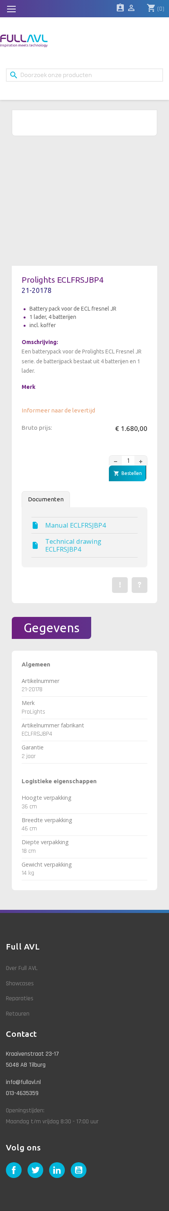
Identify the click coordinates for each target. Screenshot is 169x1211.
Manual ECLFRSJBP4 (75, 525)
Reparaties (19, 998)
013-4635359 (22, 1093)
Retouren (17, 1014)
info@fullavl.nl (23, 1082)
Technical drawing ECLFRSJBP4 (73, 545)
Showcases (20, 983)
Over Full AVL (22, 968)
